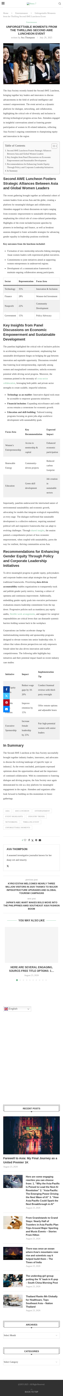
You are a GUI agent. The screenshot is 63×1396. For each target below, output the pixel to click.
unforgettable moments (17, 828)
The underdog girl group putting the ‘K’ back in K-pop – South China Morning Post (42, 1279)
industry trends (36, 816)
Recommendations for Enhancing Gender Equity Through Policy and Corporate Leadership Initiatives (30, 166)
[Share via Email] (6, 709)
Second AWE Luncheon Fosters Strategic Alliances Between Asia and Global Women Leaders (29, 152)
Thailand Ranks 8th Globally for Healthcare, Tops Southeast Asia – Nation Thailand (42, 1301)
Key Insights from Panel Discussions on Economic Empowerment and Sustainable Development (29, 159)
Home (5, 13)
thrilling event (31, 822)
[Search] (59, 3)
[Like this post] (25, 840)
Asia (7, 811)
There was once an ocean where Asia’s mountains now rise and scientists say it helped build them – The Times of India (42, 1255)
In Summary (12, 171)
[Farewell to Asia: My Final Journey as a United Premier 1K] (31, 1135)
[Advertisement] (31, 1062)
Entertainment (21, 13)
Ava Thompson (28, 37)
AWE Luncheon (22, 811)
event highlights (14, 816)
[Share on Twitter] (6, 696)
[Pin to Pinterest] (6, 702)
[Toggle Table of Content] (52, 146)
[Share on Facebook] (6, 689)
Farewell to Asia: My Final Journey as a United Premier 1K (30, 1160)
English (12, 1009)
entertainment (42, 811)
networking (11, 822)
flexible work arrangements (22, 614)
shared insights (37, 530)
